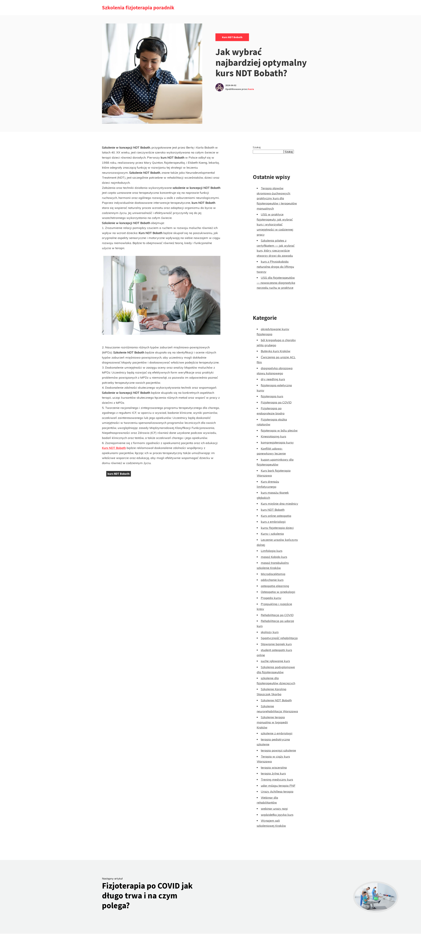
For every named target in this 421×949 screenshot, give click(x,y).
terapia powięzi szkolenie (278, 750)
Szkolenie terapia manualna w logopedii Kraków (272, 722)
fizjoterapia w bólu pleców (279, 430)
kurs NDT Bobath (232, 37)
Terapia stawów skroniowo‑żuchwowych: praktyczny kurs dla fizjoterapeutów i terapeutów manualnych (277, 198)
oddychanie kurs (272, 580)
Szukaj (256, 147)
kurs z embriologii (273, 522)
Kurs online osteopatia (276, 516)
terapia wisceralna (274, 767)
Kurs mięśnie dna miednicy (279, 503)
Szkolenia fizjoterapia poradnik (138, 7)
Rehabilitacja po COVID (277, 615)
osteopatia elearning (275, 586)
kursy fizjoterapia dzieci (277, 528)
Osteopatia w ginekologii (278, 592)
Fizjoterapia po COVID (276, 402)
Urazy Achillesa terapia (277, 791)
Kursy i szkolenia (272, 534)
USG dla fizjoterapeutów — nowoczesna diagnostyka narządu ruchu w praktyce (276, 283)
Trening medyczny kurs (277, 779)
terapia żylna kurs (273, 773)
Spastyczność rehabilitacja (279, 638)
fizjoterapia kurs (272, 396)
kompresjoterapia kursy (277, 442)
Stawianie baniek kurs (276, 644)
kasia (251, 89)
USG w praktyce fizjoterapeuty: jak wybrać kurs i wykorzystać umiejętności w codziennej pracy (275, 224)
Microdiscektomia (273, 574)
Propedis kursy (271, 598)
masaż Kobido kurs (274, 557)
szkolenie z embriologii (276, 733)
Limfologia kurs (271, 551)
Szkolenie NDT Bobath (276, 700)
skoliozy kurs (270, 632)
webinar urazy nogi (274, 808)
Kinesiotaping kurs (273, 436)
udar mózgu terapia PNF (278, 785)
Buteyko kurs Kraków (275, 351)
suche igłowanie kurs (275, 661)
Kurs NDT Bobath (114, 448)
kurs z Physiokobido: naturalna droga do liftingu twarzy (275, 266)
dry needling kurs (273, 379)
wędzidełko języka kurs (277, 815)
